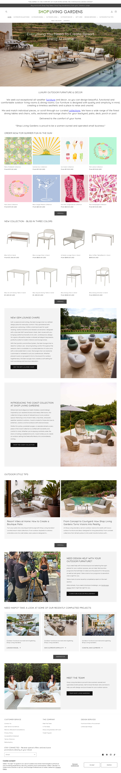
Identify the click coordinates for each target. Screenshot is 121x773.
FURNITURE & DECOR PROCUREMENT (82, 593)
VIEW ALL (60, 213)
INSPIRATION (60, 656)
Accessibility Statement (11, 736)
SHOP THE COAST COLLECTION (23, 445)
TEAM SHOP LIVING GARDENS (79, 693)
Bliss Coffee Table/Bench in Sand (99, 255)
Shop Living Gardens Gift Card (52, 729)
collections (74, 110)
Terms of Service (9, 739)
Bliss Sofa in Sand (10, 255)
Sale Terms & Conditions (11, 726)
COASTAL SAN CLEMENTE (91, 648)
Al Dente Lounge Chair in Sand (70, 255)
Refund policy (8, 742)
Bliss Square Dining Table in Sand (43, 292)
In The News (46, 726)
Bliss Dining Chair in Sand (69, 292)
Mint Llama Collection (96, 167)
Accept (92, 765)
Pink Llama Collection (11, 204)
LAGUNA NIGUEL (13, 648)
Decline (109, 765)
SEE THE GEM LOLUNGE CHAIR (23, 367)
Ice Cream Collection (67, 167)
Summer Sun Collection (40, 167)
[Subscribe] (34, 755)
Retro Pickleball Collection (12, 167)
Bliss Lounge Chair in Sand (41, 255)
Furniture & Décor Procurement (90, 723)
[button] (6, 12)
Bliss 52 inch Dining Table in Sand (15, 292)
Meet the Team (47, 723)
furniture (50, 99)
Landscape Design (86, 726)
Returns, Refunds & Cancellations (14, 729)
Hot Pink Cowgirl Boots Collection (71, 204)
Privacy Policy (8, 733)
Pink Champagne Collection (97, 204)
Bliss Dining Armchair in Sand (98, 292)
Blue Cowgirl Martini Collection (42, 204)
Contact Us (7, 723)
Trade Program (47, 733)
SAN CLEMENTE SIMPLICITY (54, 648)
